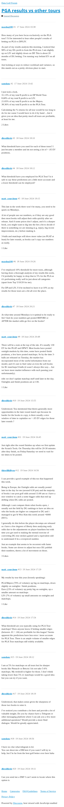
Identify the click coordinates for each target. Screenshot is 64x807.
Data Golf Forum (9, 3)
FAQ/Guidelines (30, 791)
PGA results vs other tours (30, 10)
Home (4, 791)
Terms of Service (48, 791)
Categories (15, 791)
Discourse (17, 803)
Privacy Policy (8, 796)
